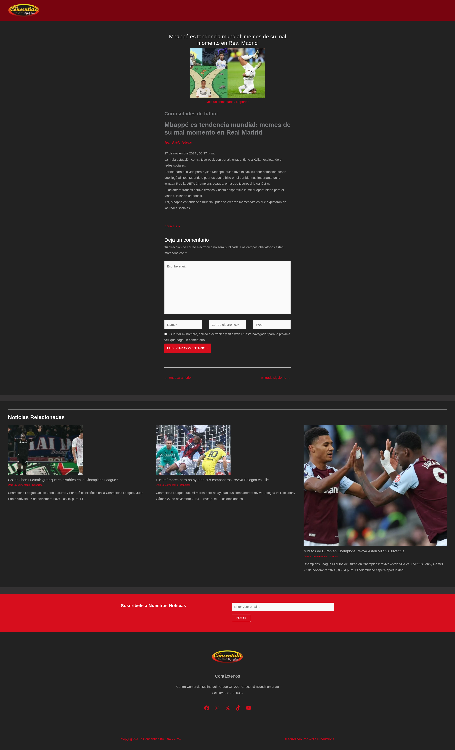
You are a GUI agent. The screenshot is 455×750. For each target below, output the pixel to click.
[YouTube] (248, 708)
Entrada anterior (178, 377)
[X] (227, 708)
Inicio (356, 10)
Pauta (415, 10)
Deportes (242, 102)
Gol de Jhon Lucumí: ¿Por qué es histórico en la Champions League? (63, 480)
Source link (172, 226)
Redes (400, 10)
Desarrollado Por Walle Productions (309, 739)
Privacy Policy (436, 10)
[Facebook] (206, 708)
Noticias (371, 10)
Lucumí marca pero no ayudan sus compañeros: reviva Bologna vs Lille (212, 480)
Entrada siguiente (275, 377)
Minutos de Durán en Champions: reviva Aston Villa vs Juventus (354, 551)
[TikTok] (238, 708)
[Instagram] (217, 708)
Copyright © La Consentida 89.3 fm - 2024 (151, 739)
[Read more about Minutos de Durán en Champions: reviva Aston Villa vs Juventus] (375, 485)
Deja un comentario (220, 102)
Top (386, 10)
